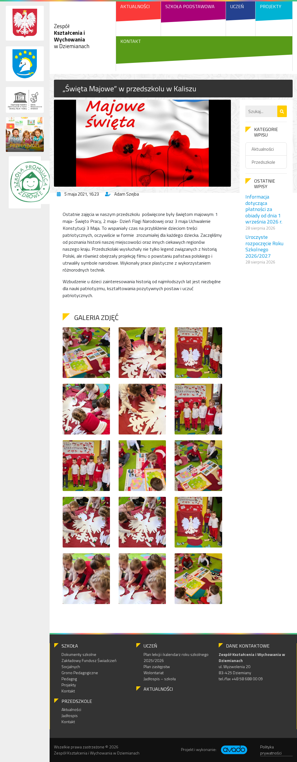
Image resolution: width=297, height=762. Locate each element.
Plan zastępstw (157, 666)
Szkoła (69, 645)
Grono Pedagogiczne (79, 673)
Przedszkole (263, 162)
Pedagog (69, 679)
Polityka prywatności (271, 750)
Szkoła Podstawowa (190, 6)
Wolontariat (154, 673)
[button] (282, 111)
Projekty (270, 6)
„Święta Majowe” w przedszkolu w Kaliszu (129, 88)
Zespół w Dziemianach (71, 36)
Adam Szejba (126, 194)
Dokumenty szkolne (78, 654)
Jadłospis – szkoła (160, 679)
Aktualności (135, 6)
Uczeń (237, 6)
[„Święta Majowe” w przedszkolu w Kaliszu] (142, 143)
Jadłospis (69, 715)
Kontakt (130, 41)
